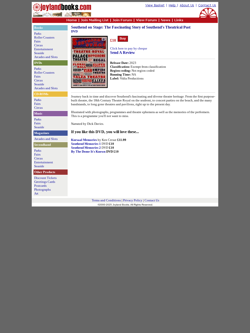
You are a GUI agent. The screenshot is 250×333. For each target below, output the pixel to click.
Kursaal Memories (84, 140)
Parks (37, 33)
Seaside (39, 53)
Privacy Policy (132, 200)
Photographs (42, 189)
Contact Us (152, 200)
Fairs (37, 41)
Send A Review (122, 52)
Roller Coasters (44, 37)
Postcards (40, 185)
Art (36, 193)
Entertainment (43, 49)
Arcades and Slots (46, 57)
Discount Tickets (45, 178)
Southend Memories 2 (86, 147)
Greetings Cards (44, 182)
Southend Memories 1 (86, 144)
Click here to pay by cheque (128, 48)
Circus (38, 45)
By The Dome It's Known (88, 151)
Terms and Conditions (106, 200)
